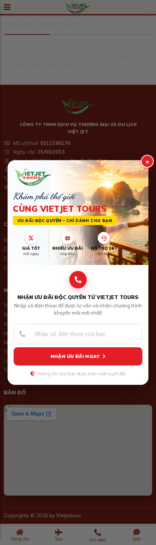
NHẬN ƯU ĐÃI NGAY (75, 356)
